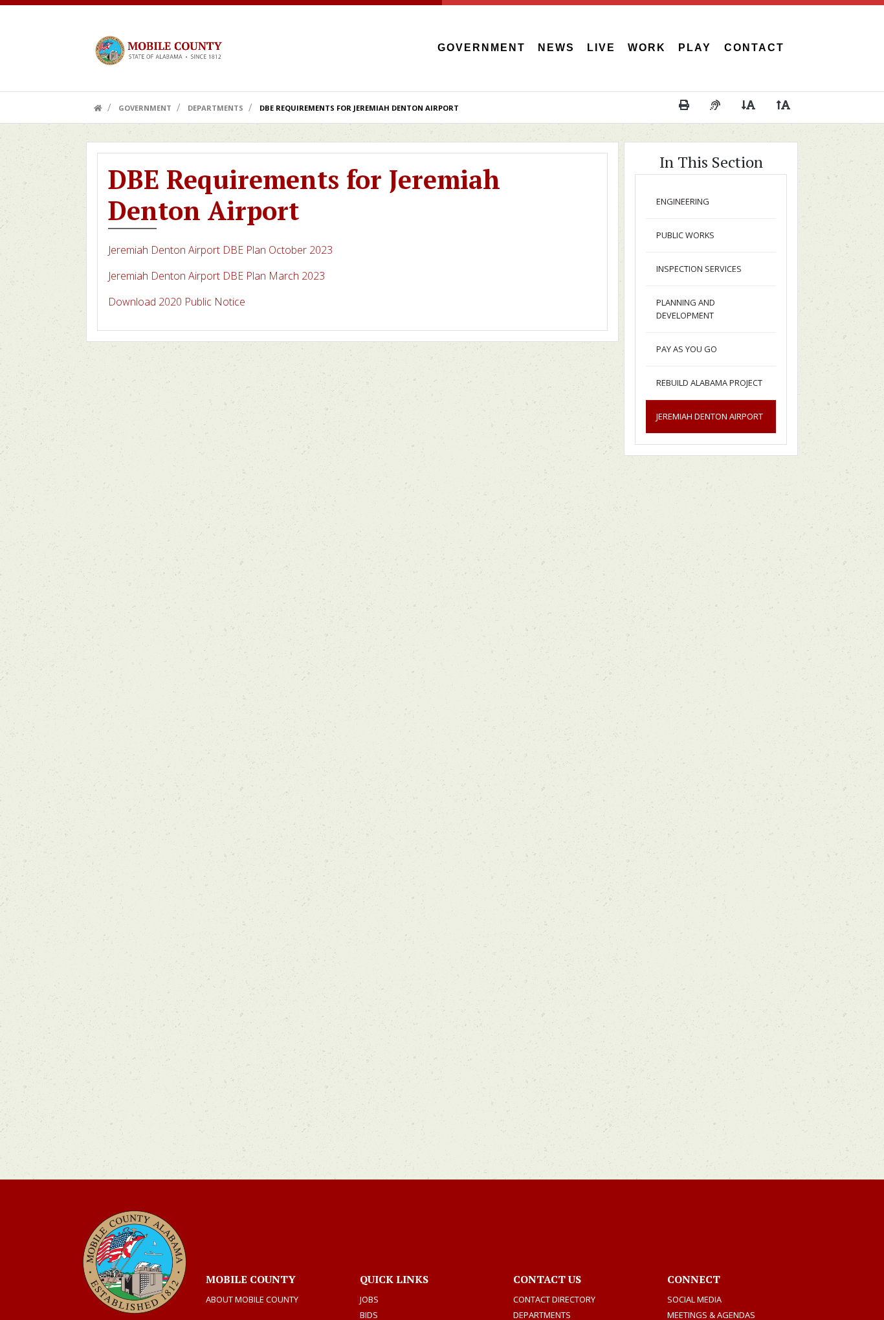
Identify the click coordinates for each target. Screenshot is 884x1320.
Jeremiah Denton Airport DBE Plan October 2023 (220, 250)
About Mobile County (252, 1299)
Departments (215, 108)
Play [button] (694, 47)
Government (144, 108)
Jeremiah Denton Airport (709, 416)
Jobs (369, 1299)
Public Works (685, 235)
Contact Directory (554, 1299)
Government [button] (481, 47)
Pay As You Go (686, 349)
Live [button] (601, 47)
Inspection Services (699, 268)
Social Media (694, 1299)
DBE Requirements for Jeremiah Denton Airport (359, 108)
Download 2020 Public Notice (178, 302)
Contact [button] (754, 47)
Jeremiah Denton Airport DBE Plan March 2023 (216, 276)
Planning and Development (685, 308)
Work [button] (647, 47)
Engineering (682, 201)
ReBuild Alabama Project (709, 382)
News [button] (556, 47)
